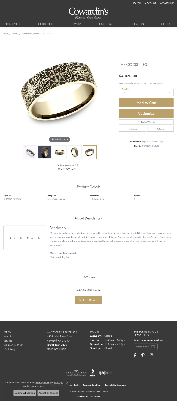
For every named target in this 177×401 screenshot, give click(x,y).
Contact (167, 24)
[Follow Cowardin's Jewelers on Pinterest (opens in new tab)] (143, 355)
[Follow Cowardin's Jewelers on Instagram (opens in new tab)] (151, 355)
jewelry (15, 34)
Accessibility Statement (115, 385)
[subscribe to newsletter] (152, 346)
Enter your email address (149, 340)
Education (136, 24)
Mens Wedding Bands (30, 34)
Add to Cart (146, 102)
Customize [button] (146, 113)
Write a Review (88, 299)
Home (5, 34)
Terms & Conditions (92, 385)
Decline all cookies (25, 392)
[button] (136, 3)
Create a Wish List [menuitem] (12, 345)
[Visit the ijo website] (105, 373)
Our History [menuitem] (9, 349)
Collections (46, 24)
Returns (160, 128)
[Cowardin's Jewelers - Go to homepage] (88, 13)
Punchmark (94, 396)
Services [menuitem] (7, 340)
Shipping (133, 128)
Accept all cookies (48, 392)
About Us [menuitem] (8, 336)
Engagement (12, 24)
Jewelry (77, 24)
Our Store (105, 24)
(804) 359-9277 (67, 168)
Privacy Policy (73, 385)
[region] (59, 92)
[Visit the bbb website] (92, 373)
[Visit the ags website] (76, 373)
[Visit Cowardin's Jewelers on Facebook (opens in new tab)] (135, 355)
